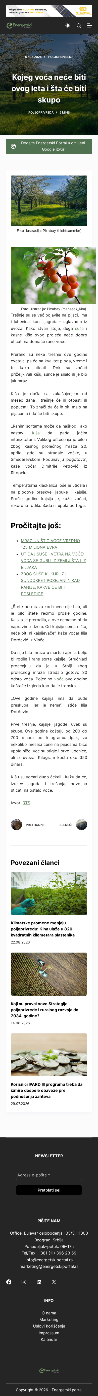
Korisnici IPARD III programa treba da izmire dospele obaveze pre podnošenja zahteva (46, 1090)
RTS (26, 802)
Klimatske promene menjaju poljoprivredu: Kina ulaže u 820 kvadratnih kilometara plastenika (43, 928)
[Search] (79, 25)
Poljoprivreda (61, 57)
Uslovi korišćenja (49, 1326)
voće (59, 678)
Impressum (49, 1332)
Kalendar (49, 1339)
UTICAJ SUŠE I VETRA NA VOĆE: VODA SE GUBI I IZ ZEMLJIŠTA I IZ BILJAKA (53, 560)
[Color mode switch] (67, 25)
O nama (49, 1312)
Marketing (49, 1319)
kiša (36, 432)
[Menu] (89, 25)
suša (79, 328)
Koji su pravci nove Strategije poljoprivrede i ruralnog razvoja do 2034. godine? (44, 1009)
